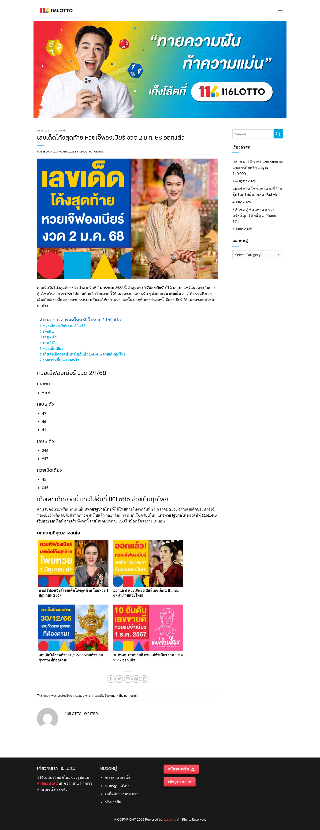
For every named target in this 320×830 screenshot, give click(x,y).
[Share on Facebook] (111, 679)
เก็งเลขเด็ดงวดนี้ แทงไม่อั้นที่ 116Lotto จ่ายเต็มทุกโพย (84, 354)
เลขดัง (63, 130)
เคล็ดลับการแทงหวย (121, 793)
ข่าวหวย (41, 130)
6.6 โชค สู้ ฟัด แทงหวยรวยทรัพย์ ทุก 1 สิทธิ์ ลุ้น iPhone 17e (254, 215)
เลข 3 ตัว (50, 343)
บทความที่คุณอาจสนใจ (61, 360)
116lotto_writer (91, 151)
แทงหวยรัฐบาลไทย (173, 515)
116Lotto (169, 819)
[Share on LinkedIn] (145, 679)
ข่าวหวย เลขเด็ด (118, 777)
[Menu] (280, 10)
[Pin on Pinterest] (136, 679)
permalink (131, 695)
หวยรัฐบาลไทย (99, 509)
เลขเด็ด (175, 293)
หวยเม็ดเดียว (53, 348)
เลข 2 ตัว (50, 337)
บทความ (53, 130)
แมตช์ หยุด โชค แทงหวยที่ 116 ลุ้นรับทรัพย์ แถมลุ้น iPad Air (257, 191)
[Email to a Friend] (128, 679)
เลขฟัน (48, 331)
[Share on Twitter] (119, 679)
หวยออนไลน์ (53, 521)
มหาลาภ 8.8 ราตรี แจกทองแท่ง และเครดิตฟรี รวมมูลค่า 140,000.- (257, 167)
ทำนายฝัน (113, 802)
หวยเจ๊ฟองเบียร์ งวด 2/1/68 (64, 325)
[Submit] (278, 133)
